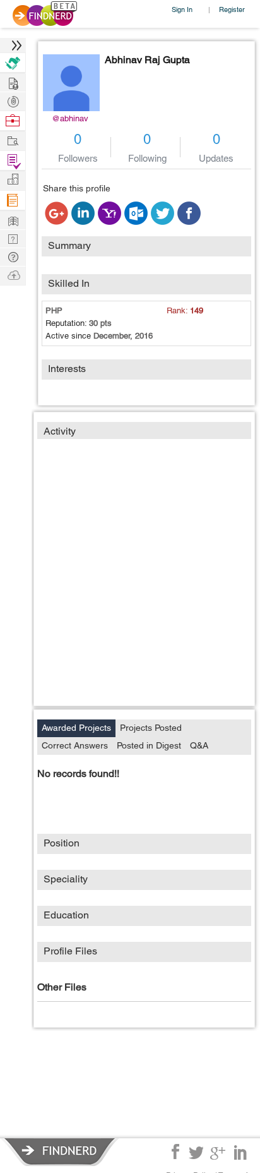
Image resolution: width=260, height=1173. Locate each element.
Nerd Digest (12, 219)
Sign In (182, 9)
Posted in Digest (149, 745)
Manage (12, 161)
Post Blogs (12, 274)
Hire (12, 63)
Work (12, 121)
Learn (12, 200)
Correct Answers (75, 745)
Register (232, 9)
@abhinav (70, 118)
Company (12, 180)
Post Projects (12, 82)
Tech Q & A (12, 238)
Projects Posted (151, 728)
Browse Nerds (12, 100)
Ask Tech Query (12, 256)
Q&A (199, 745)
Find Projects (12, 140)
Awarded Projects (76, 728)
